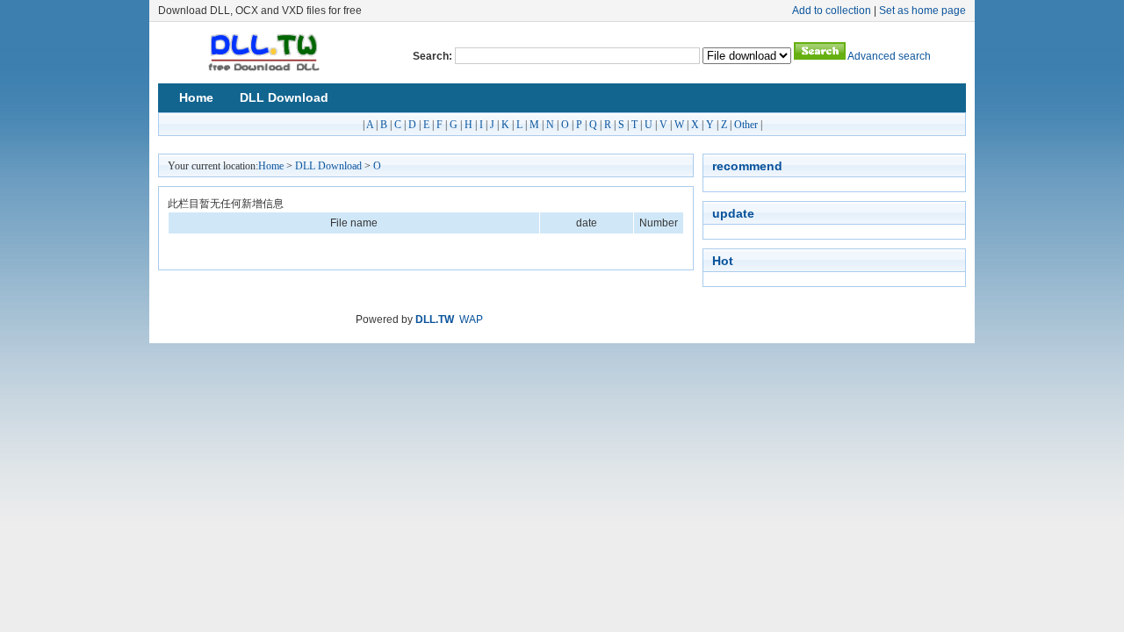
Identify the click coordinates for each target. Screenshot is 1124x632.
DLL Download (284, 97)
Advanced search (889, 56)
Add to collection (831, 10)
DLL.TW (434, 319)
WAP (471, 319)
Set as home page (922, 10)
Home (196, 97)
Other (746, 124)
